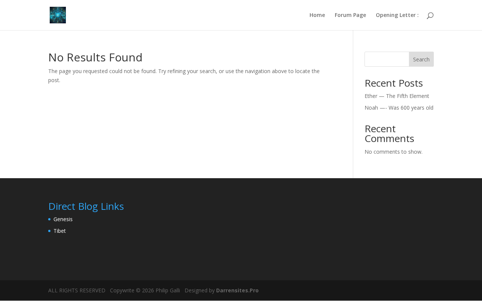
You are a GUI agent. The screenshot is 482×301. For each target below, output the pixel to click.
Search (421, 59)
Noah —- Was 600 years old (399, 107)
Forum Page (350, 15)
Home (317, 15)
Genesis (63, 219)
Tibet (59, 230)
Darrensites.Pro (237, 290)
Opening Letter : (397, 15)
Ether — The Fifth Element (397, 95)
